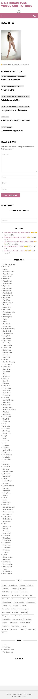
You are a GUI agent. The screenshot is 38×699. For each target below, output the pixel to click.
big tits (24, 589)
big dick (15, 589)
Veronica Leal (7, 566)
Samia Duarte (7, 514)
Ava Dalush (6, 324)
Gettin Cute (6, 393)
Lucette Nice (6, 127)
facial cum (14, 606)
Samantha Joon (8, 512)
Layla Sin (6, 440)
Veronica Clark (8, 564)
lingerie (5, 616)
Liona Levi (6, 452)
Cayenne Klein (7, 345)
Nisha (5, 500)
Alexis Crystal (7, 281)
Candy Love (7, 338)
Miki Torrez (6, 474)
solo (23, 629)
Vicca (5, 569)
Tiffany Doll (6, 545)
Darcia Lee (6, 371)
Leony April (6, 445)
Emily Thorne (7, 388)
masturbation (16, 616)
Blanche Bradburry (9, 329)
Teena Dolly (6, 543)
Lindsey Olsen (7, 450)
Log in (5, 645)
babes (31, 585)
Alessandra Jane (8, 271)
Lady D (5, 436)
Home (9, 694)
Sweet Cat (6, 536)
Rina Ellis (6, 505)
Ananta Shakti (7, 293)
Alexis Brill (6, 279)
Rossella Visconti (8, 507)
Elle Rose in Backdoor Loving (13, 246)
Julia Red (6, 412)
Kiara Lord (6, 426)
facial (5, 606)
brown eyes (28, 595)
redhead (6, 626)
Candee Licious (8, 333)
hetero (16, 612)
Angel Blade (7, 298)
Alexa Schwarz (8, 274)
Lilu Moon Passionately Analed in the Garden (19, 242)
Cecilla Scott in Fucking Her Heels (15, 237)
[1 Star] (1, 64)
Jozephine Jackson (9, 409)
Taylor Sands (7, 540)
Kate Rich (6, 419)
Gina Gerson (7, 395)
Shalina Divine (7, 519)
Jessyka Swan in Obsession (14, 110)
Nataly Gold (6, 490)
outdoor (28, 619)
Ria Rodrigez (7, 502)
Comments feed (8, 650)
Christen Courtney (9, 362)
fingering (6, 609)
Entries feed (7, 647)
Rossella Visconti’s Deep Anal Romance (17, 233)
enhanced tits (19, 602)
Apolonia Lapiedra (9, 312)
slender (6, 629)
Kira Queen (6, 428)
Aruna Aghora (7, 317)
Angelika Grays (8, 302)
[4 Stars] (5, 64)
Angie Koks (6, 305)
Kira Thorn (6, 431)
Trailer (5, 555)
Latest (19, 12)
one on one (18, 619)
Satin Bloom (7, 517)
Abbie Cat (21, 76)
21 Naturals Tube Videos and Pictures (16, 4)
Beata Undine (7, 326)
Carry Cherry (7, 341)
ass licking (13, 585)
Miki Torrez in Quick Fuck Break (14, 251)
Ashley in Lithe (7, 90)
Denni (4, 374)
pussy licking (25, 623)
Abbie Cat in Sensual (10, 79)
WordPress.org (8, 652)
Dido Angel (6, 376)
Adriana (5, 269)
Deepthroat (7, 602)
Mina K (5, 478)
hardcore (6, 612)
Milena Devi (6, 476)
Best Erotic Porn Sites (19, 696)
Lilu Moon (6, 448)
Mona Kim (6, 483)
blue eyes (17, 595)
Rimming (16, 626)
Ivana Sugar (7, 402)
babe (23, 585)
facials (24, 606)
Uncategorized (7, 557)
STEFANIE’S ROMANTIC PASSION (15, 120)
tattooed (32, 629)
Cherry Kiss (6, 357)
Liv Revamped (7, 455)
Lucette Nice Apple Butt (11, 130)
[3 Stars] (4, 64)
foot (14, 609)
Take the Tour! (17, 694)
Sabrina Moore (8, 509)
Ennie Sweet (7, 390)
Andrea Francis (8, 295)
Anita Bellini (6, 310)
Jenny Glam (7, 405)
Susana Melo (7, 533)
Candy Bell (6, 336)
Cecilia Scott (7, 348)
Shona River (7, 521)
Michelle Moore (8, 471)
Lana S (5, 438)
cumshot (32, 599)
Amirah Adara (7, 290)
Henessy (6, 398)
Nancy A (5, 488)
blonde (16, 592)
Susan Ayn (6, 531)
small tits (15, 629)
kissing (24, 612)
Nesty (5, 498)
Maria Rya (6, 464)
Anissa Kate (7, 307)
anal (4, 585)
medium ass (29, 616)
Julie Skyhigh (7, 414)
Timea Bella (7, 547)
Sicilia (5, 524)
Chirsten (5, 360)
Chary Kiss (6, 355)
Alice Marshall (7, 283)
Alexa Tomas (7, 276)
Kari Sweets (7, 417)
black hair (6, 592)
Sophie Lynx (7, 526)
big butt (5, 589)
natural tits (6, 619)
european (31, 602)
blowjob (25, 592)
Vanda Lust (6, 559)
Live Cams (28, 694)
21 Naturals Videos (9, 76)
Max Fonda (6, 467)
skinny (25, 626)
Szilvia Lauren (23, 96)
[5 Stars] (6, 64)
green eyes (24, 609)
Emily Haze (6, 386)
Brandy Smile (7, 331)
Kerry (4, 424)
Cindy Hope (6, 367)
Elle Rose (6, 383)
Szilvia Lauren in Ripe (10, 100)
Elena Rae (6, 381)
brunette (6, 599)
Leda (4, 443)
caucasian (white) (19, 599)
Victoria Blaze (7, 571)
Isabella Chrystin (8, 400)
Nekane (5, 495)
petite (5, 623)
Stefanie (5, 117)
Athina (5, 321)
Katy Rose (6, 421)
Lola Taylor (6, 457)
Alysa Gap (6, 286)
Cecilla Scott (7, 350)
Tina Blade (6, 550)
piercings (14, 623)
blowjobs (6, 595)
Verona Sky (6, 562)
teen (4, 633)
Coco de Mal (7, 369)
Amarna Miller (7, 288)
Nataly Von (6, 493)
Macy (4, 462)
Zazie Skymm (7, 574)
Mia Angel (6, 469)
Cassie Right (7, 343)
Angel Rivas (7, 300)
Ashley (20, 86)
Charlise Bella (7, 352)
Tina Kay (6, 552)
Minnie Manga (7, 481)
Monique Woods (8, 486)
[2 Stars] (2, 64)
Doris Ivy (6, 379)
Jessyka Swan (23, 107)
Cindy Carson (7, 364)
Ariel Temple (7, 314)
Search (34, 15)
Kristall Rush (7, 433)
